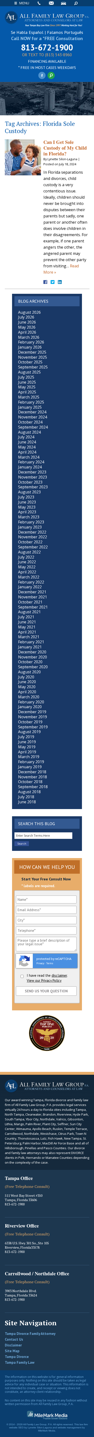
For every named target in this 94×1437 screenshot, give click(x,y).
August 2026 (29, 312)
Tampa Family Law (19, 1362)
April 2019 (27, 752)
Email (51, 3)
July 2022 (26, 557)
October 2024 (30, 422)
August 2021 (29, 611)
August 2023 (29, 492)
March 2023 (28, 517)
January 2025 (30, 407)
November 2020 (32, 657)
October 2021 (30, 602)
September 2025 (33, 367)
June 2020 (27, 681)
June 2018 (27, 801)
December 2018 (32, 771)
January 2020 (30, 706)
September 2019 (33, 727)
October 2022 (30, 542)
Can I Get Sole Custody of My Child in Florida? (65, 148)
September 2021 (33, 607)
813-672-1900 (47, 47)
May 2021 (26, 627)
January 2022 (30, 587)
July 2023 (26, 497)
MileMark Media (46, 1430)
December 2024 (32, 412)
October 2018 (30, 781)
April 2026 (27, 332)
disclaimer (59, 975)
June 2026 (27, 322)
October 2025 (30, 362)
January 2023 (30, 527)
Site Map (12, 1351)
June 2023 (27, 502)
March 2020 (28, 697)
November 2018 (32, 777)
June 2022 (27, 562)
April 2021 (27, 632)
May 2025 (26, 387)
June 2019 (27, 741)
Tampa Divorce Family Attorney (30, 1333)
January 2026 (30, 347)
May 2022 (26, 567)
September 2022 (33, 547)
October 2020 (30, 661)
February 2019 (31, 761)
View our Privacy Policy (44, 980)
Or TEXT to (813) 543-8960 (47, 55)
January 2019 (30, 766)
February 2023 (31, 522)
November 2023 (32, 477)
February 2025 (31, 402)
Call (39, 3)
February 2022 (31, 582)
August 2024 (29, 432)
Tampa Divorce (17, 1356)
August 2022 (29, 552)
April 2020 (27, 691)
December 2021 (32, 592)
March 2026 (28, 337)
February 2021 (31, 642)
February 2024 (31, 462)
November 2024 (32, 417)
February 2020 (31, 702)
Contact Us (14, 1339)
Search (76, 3)
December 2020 (32, 652)
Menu (24, 3)
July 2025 (26, 377)
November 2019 (32, 716)
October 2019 (30, 722)
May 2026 (26, 327)
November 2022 (32, 537)
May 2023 (26, 507)
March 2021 (28, 636)
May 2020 (26, 686)
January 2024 (30, 467)
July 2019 (26, 736)
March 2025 (28, 397)
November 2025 (32, 357)
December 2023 (32, 472)
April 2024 (27, 452)
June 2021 (27, 622)
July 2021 (26, 617)
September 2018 (33, 786)
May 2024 (26, 447)
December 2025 (32, 352)
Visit (64, 3)
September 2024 (33, 427)
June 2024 (27, 442)
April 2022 (27, 572)
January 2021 (30, 647)
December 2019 (32, 711)
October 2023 (30, 482)
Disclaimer (13, 1345)
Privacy (40, 963)
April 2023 (27, 512)
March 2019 (28, 756)
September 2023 (33, 487)
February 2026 (31, 342)
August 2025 (29, 372)
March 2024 (28, 457)
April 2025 (27, 392)
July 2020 (26, 677)
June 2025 (27, 382)
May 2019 (26, 746)
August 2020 (29, 672)
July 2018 (26, 796)
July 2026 (26, 317)
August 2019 (29, 731)
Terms (49, 963)
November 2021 (32, 597)
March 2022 (28, 577)
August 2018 (29, 791)
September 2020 (33, 666)
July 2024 (26, 437)
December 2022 (32, 532)
